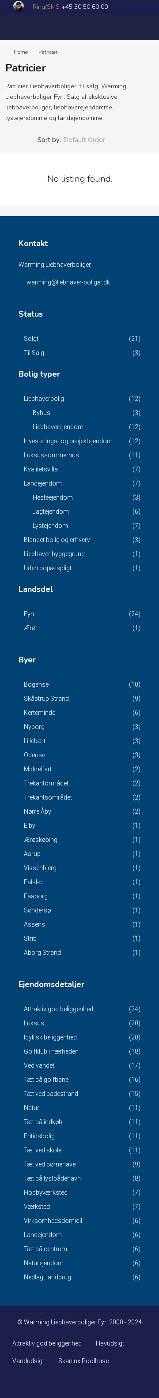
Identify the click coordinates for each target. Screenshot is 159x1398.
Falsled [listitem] (34, 882)
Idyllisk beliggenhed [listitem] (50, 1037)
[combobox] (91, 140)
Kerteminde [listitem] (39, 712)
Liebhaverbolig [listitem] (44, 398)
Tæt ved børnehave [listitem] (50, 1164)
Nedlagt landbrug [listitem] (47, 1277)
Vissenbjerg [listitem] (40, 867)
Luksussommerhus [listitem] (51, 455)
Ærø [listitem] (29, 628)
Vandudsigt (28, 1360)
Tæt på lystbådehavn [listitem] (52, 1178)
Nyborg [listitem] (34, 726)
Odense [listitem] (34, 755)
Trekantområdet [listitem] (46, 783)
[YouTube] (95, 1382)
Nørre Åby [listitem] (37, 811)
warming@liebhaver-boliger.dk (68, 282)
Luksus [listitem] (34, 1023)
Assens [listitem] (34, 924)
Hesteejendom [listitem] (53, 497)
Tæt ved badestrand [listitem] (51, 1093)
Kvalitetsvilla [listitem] (41, 469)
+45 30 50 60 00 (84, 7)
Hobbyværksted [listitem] (46, 1192)
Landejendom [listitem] (43, 483)
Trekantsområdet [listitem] (48, 797)
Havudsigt (110, 1343)
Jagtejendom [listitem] (51, 511)
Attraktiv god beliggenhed (47, 1343)
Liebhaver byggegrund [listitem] (54, 553)
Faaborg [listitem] (36, 896)
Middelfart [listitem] (38, 769)
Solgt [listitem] (31, 338)
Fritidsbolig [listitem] (39, 1136)
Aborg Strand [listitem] (42, 952)
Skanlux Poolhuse (83, 1360)
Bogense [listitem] (36, 684)
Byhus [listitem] (41, 412)
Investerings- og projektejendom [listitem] (68, 441)
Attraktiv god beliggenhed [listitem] (58, 1009)
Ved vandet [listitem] (39, 1065)
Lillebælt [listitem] (34, 740)
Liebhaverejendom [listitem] (58, 426)
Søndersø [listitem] (37, 910)
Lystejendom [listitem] (50, 525)
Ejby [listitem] (29, 825)
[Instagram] (80, 1382)
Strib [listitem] (30, 938)
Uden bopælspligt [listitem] (48, 568)
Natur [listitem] (31, 1107)
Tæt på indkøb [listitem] (43, 1121)
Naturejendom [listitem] (44, 1263)
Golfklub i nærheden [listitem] (51, 1051)
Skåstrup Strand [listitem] (46, 698)
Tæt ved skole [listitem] (42, 1150)
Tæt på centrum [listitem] (45, 1248)
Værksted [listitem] (37, 1206)
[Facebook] (64, 1382)
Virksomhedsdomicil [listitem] (53, 1220)
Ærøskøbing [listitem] (40, 839)
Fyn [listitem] (29, 613)
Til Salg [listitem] (34, 352)
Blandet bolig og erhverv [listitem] (57, 539)
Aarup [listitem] (32, 853)
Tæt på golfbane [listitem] (46, 1079)
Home (21, 52)
